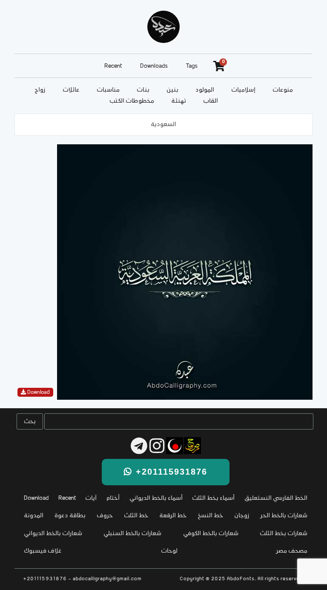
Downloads (154, 66)
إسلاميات (243, 90)
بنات (143, 90)
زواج (40, 90)
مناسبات (108, 90)
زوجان (242, 515)
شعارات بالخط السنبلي (132, 533)
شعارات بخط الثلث (283, 533)
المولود (204, 90)
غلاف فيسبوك (43, 551)
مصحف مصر (291, 551)
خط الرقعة (172, 515)
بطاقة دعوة (70, 515)
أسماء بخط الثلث (213, 498)
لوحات (169, 551)
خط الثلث (136, 515)
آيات (91, 498)
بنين (172, 90)
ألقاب (210, 101)
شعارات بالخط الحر (284, 515)
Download (36, 498)
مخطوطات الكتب (131, 101)
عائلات (71, 90)
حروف (105, 515)
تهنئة (178, 101)
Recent (113, 66)
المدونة (33, 515)
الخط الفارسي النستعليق (275, 498)
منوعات (282, 90)
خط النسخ (210, 515)
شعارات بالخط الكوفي (210, 533)
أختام (113, 498)
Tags (192, 66)
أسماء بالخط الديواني (156, 498)
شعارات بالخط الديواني (53, 533)
